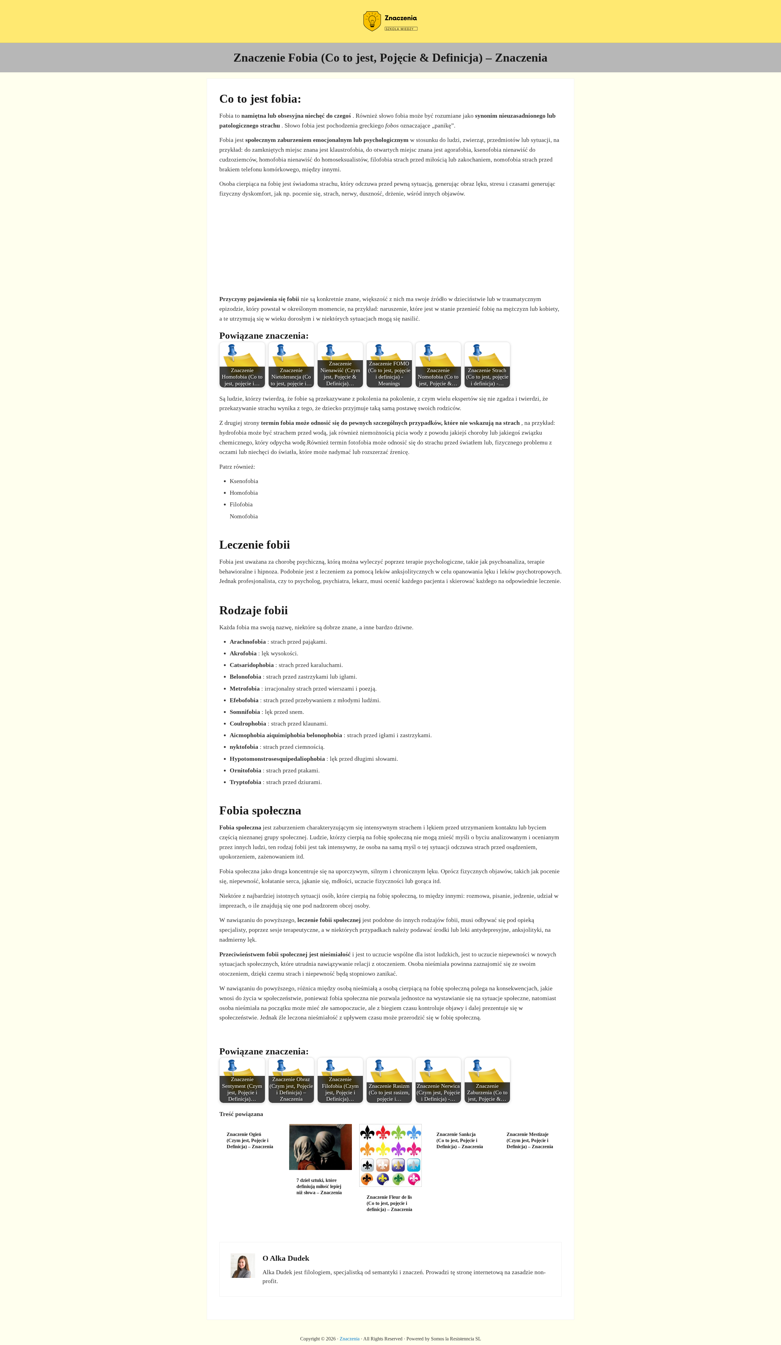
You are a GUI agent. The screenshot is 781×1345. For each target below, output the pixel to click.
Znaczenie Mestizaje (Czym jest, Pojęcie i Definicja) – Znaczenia (530, 1140)
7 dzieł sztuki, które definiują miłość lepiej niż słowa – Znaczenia (319, 1186)
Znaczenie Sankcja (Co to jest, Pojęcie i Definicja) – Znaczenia (459, 1140)
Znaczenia (350, 1338)
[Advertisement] (390, 246)
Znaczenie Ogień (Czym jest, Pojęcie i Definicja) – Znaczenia (250, 1140)
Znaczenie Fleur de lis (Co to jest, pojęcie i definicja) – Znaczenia (389, 1203)
